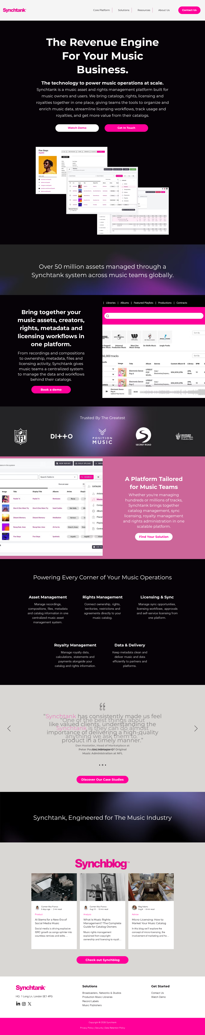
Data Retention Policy (115, 1027)
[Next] (195, 729)
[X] (29, 1003)
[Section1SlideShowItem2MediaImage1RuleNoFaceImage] (102, 765)
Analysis (87, 914)
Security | (100, 1027)
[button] (142, 10)
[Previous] (9, 729)
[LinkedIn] (18, 1003)
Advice (135, 914)
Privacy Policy (86, 1027)
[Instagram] (23, 1003)
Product (39, 914)
